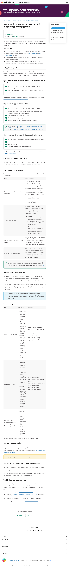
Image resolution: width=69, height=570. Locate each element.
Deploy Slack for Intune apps (57, 37)
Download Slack (14, 560)
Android (11, 267)
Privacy (22, 560)
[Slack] (5, 560)
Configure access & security (32, 20)
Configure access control (56, 35)
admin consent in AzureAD (26, 492)
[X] (36, 531)
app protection (33, 53)
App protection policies (56, 30)
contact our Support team (31, 501)
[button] (20, 515)
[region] (25, 218)
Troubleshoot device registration (55, 40)
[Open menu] (67, 2)
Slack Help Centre (8, 20)
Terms (26, 560)
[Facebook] (33, 531)
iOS (43, 265)
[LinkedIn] (27, 531)
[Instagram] (30, 531)
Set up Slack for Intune (56, 27)
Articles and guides (24, 2)
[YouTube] (38, 531)
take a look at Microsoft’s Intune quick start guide (16, 99)
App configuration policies (57, 32)
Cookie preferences (34, 560)
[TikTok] (41, 531)
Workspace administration (19, 20)
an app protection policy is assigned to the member (24, 494)
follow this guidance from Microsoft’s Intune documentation (28, 129)
